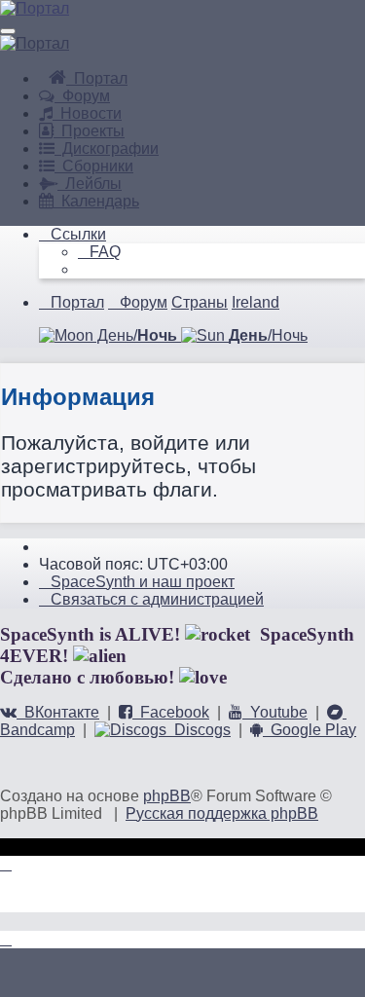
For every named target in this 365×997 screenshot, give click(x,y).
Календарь (96, 201)
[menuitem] (99, 251)
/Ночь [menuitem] (268, 335)
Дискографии (107, 148)
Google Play (309, 729)
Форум (82, 96)
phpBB (167, 796)
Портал (97, 78)
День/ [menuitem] (135, 335)
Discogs (198, 729)
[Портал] (34, 8)
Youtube (275, 712)
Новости (87, 113)
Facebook (170, 712)
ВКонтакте (58, 712)
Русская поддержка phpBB (222, 813)
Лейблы (89, 183)
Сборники (94, 166)
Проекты (89, 131)
